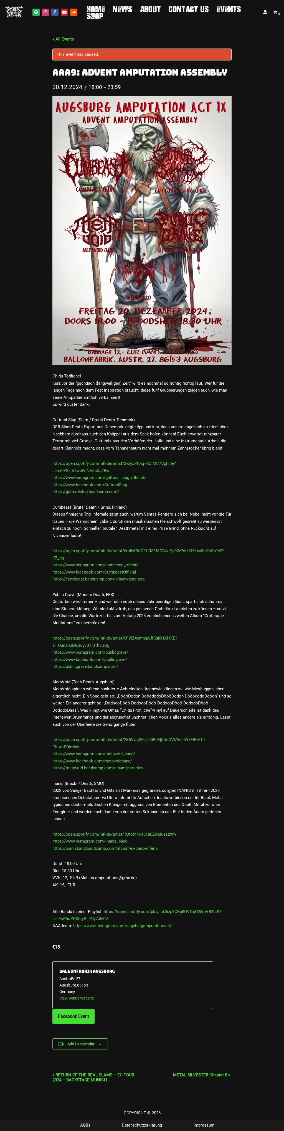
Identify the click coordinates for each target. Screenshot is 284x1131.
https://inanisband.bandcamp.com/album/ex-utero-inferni (105, 848)
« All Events (63, 39)
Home (96, 8)
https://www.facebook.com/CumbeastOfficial (94, 572)
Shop (95, 15)
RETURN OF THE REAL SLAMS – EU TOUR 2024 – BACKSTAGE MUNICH (93, 1077)
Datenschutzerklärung (142, 1125)
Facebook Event (73, 1016)
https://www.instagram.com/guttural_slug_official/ (99, 477)
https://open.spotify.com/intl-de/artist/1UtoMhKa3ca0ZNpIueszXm (114, 834)
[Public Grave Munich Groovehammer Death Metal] (14, 12)
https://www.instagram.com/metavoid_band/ (93, 753)
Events (229, 8)
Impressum (204, 1125)
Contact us (189, 8)
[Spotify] (36, 12)
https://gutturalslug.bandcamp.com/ (85, 491)
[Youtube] (64, 12)
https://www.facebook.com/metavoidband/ (92, 761)
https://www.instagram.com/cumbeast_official (95, 564)
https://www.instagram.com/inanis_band (89, 841)
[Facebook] (55, 12)
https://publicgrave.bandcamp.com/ (85, 666)
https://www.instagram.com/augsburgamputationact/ (122, 925)
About (150, 8)
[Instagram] (45, 12)
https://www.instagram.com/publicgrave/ (90, 652)
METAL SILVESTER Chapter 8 (201, 1074)
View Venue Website (76, 998)
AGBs (85, 1125)
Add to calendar (81, 1044)
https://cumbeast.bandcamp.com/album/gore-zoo (98, 579)
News (122, 8)
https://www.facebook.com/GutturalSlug (89, 484)
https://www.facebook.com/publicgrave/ (89, 659)
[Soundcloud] (73, 12)
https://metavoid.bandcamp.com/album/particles (97, 767)
